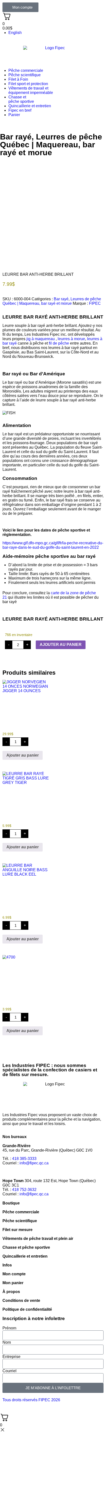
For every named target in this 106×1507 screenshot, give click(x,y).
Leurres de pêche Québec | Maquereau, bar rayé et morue (51, 144)
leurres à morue (71, 339)
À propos (11, 1292)
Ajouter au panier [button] (22, 755)
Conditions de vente (21, 1300)
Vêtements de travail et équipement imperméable (30, 90)
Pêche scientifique (24, 75)
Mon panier (12, 1283)
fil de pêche (59, 343)
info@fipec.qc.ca (34, 1163)
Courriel (9, 1371)
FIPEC (95, 303)
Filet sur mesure (17, 1230)
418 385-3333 (24, 1159)
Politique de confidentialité (27, 1309)
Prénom (9, 1328)
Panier (14, 115)
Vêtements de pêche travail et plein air (37, 1238)
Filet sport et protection (28, 84)
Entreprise (11, 1357)
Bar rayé (16, 136)
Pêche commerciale (25, 70)
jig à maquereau (40, 339)
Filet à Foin (18, 79)
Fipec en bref (19, 110)
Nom (6, 1342)
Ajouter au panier (61, 644)
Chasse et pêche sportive (21, 99)
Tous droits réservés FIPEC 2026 (31, 1400)
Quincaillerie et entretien (29, 106)
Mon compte (14, 1274)
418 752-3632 (24, 1189)
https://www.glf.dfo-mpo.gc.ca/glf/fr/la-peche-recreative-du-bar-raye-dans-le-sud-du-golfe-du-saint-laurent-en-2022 (52, 545)
